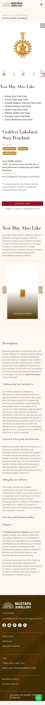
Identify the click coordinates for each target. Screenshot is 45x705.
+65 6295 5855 (8, 613)
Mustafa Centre (11, 646)
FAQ (4, 658)
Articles (7, 641)
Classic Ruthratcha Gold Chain (18, 119)
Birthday (23, 149)
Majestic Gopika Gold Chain (17, 113)
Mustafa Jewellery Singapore (17, 532)
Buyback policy (10, 679)
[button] (42, 25)
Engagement (9, 153)
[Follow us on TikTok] (20, 625)
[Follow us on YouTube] (9, 625)
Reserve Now (22, 203)
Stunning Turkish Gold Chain (17, 116)
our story (8, 636)
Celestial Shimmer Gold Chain (18, 106)
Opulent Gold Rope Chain (16, 109)
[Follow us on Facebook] (4, 625)
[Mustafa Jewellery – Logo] (12, 3)
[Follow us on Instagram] (14, 625)
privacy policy (10, 684)
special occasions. (32, 374)
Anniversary (9, 149)
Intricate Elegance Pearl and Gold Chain (23, 103)
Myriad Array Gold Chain (16, 96)
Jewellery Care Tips (13, 663)
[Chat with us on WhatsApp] (25, 625)
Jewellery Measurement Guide (19, 668)
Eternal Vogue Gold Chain (16, 99)
